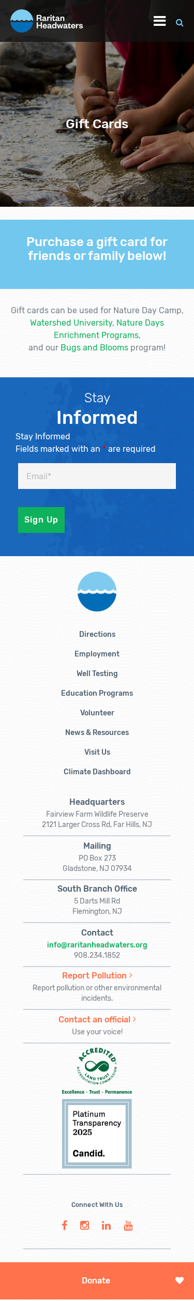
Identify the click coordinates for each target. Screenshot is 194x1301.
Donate (96, 1280)
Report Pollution (94, 976)
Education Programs (97, 693)
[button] (180, 21)
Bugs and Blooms (94, 348)
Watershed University (71, 323)
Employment (97, 654)
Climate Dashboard (97, 772)
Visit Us (97, 752)
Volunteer (97, 713)
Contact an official (94, 1019)
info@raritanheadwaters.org (97, 945)
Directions (97, 634)
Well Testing (97, 673)
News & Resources (97, 732)
